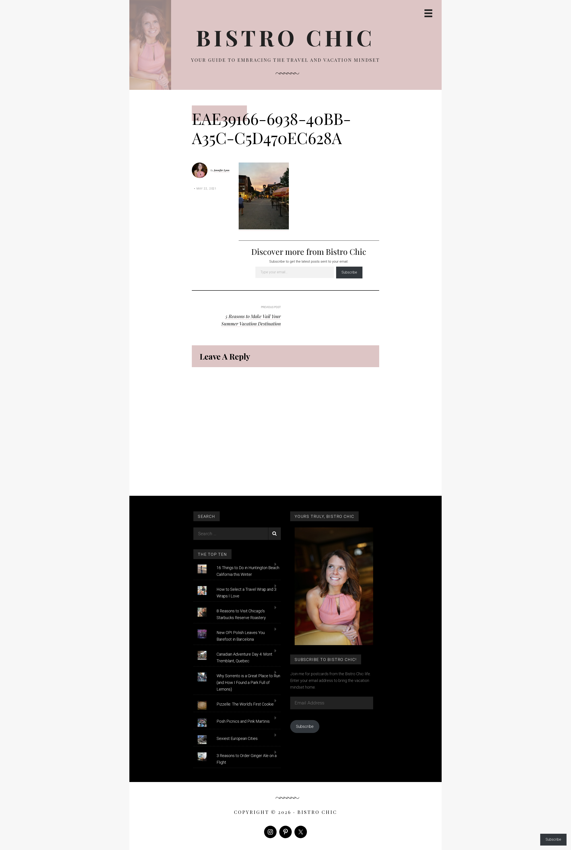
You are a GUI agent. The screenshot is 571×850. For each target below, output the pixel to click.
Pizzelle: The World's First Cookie (245, 704)
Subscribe (349, 272)
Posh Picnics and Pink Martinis (243, 721)
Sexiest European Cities (237, 738)
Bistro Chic (285, 37)
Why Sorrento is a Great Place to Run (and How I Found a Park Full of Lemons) (248, 682)
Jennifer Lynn (222, 170)
